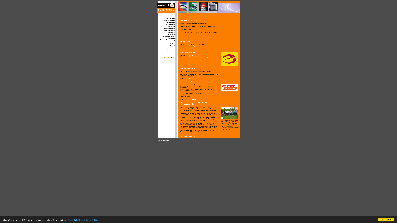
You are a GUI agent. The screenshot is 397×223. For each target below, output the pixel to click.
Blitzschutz (171, 32)
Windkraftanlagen (169, 28)
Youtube (191, 78)
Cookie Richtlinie (92, 220)
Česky (173, 58)
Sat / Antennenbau (169, 20)
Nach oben (183, 136)
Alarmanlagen (170, 24)
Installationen (170, 18)
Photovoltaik (171, 26)
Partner (172, 44)
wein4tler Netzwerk (194, 99)
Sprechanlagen (170, 22)
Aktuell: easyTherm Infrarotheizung (198, 57)
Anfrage (191, 55)
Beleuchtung (171, 34)
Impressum (171, 50)
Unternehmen (170, 42)
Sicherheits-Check (169, 36)
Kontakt (172, 46)
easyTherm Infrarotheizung (166, 40)
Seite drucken (192, 136)
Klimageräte (171, 38)
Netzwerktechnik (169, 30)
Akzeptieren (386, 220)
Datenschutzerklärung (76, 220)
